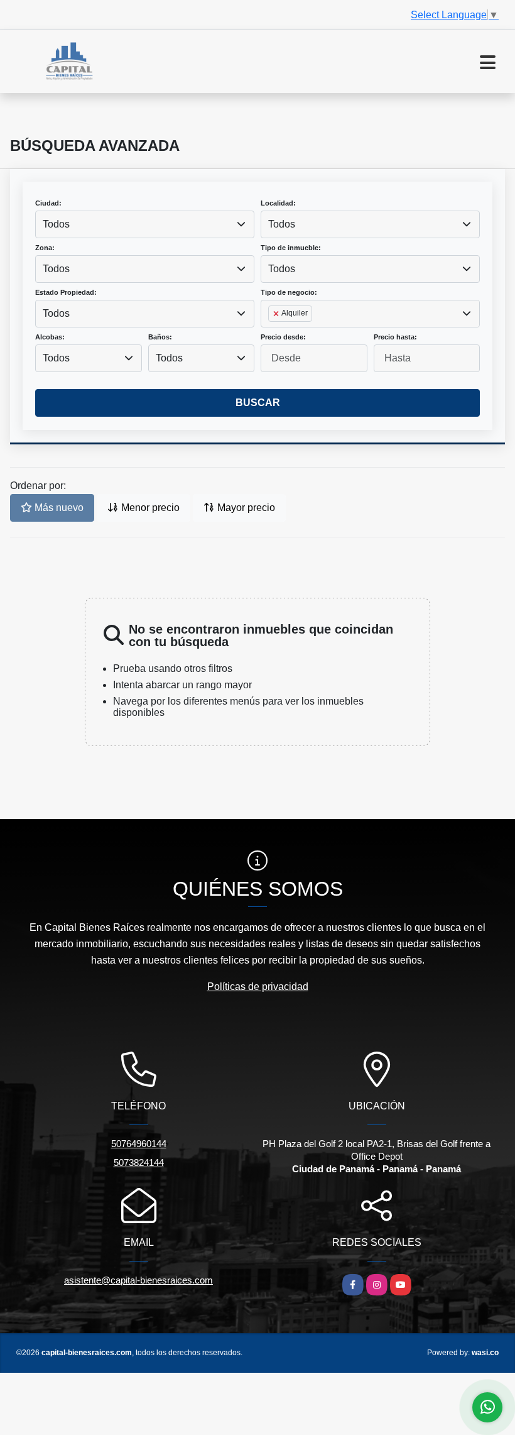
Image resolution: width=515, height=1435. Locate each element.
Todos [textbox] (56, 224)
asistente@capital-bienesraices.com (138, 1280)
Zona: (45, 247)
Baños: (160, 337)
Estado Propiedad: (66, 292)
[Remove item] (277, 313)
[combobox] (144, 224)
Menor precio (149, 507)
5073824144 (139, 1162)
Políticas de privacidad (257, 986)
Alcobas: (50, 337)
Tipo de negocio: (289, 292)
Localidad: (278, 203)
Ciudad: (48, 203)
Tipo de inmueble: (291, 247)
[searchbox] (272, 334)
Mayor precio (245, 507)
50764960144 (138, 1143)
